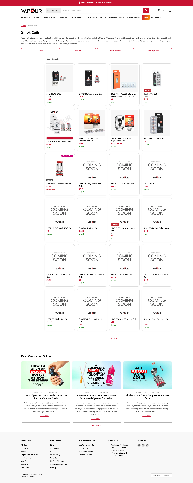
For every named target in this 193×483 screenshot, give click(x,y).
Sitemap (53, 468)
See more (95, 425)
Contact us (54, 458)
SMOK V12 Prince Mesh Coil (121, 275)
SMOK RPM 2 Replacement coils (58, 142)
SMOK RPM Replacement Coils (90, 94)
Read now (44, 416)
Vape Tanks (25, 468)
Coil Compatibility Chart (58, 464)
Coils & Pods (91, 17)
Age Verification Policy (87, 445)
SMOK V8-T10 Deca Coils (88, 228)
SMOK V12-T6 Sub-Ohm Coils (122, 184)
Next (113, 338)
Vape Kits (25, 17)
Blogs (52, 445)
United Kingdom (160, 475)
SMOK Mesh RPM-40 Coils (154, 138)
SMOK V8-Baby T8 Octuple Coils (123, 319)
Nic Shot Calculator (57, 461)
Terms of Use (84, 448)
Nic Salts (36, 17)
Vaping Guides (55, 448)
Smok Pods (77, 51)
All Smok (40, 51)
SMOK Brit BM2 (149, 184)
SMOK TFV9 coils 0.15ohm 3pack (156, 228)
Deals (146, 17)
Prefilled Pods (76, 17)
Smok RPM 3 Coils (151, 94)
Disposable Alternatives (29, 455)
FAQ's (52, 451)
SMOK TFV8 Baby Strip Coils (57, 319)
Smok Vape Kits (115, 51)
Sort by (47, 59)
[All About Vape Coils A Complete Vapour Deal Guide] (147, 375)
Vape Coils (24, 461)
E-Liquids (62, 17)
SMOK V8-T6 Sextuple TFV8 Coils (59, 228)
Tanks (102, 17)
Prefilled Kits (49, 17)
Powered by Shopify (27, 476)
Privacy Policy (55, 455)
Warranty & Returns (86, 451)
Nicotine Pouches (133, 17)
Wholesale (155, 17)
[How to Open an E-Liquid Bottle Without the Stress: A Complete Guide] (45, 375)
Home (23, 26)
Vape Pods (24, 464)
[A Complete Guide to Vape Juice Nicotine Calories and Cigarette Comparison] (96, 375)
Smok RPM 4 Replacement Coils (58, 184)
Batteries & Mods (116, 17)
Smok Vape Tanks (153, 51)
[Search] (146, 10)
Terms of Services (85, 455)
